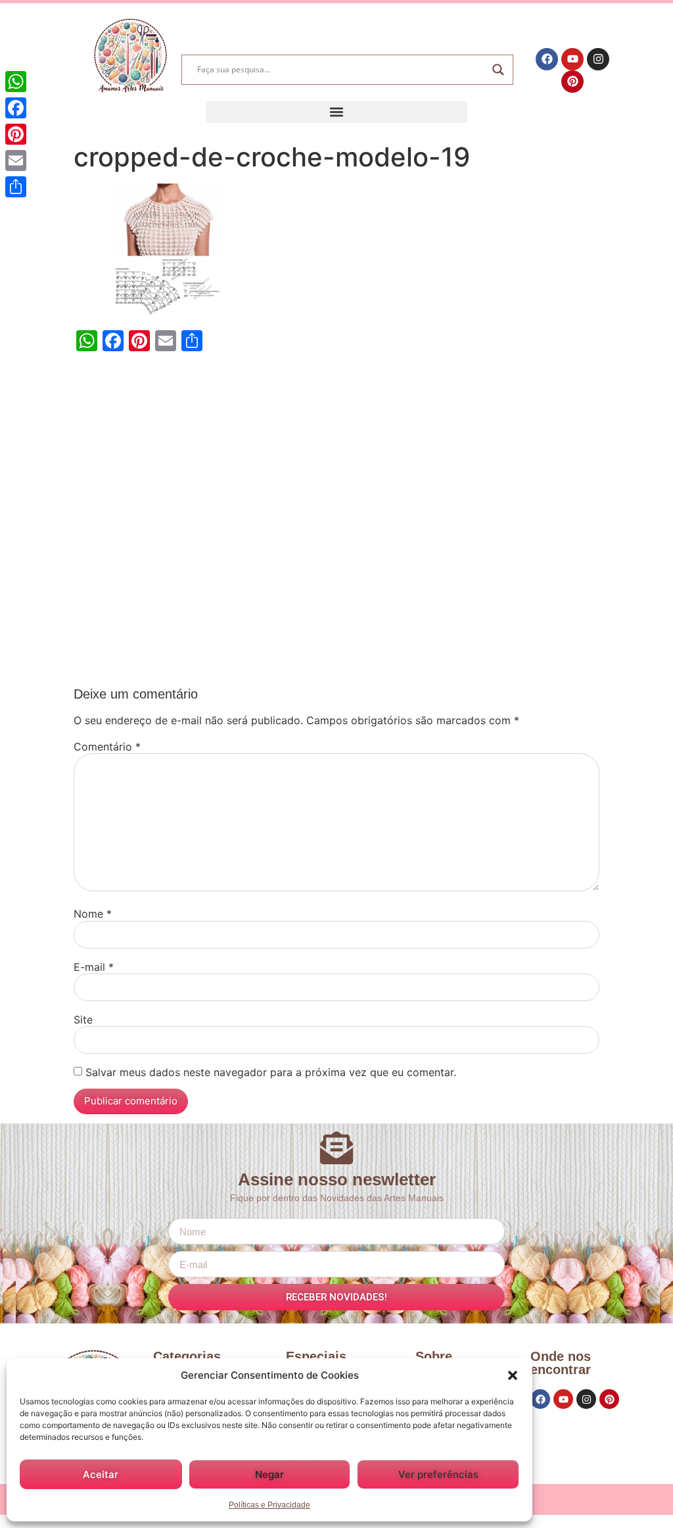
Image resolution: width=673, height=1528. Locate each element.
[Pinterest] (572, 81)
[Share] (16, 187)
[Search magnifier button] (498, 70)
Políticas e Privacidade (269, 1505)
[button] (512, 1375)
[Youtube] (572, 59)
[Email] (16, 160)
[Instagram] (598, 59)
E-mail (94, 967)
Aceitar (100, 1474)
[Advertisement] (336, 523)
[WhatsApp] (16, 81)
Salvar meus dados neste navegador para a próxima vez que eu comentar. (270, 1072)
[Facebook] (547, 59)
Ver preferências (438, 1474)
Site (83, 1019)
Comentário (107, 746)
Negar (269, 1474)
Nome (93, 913)
